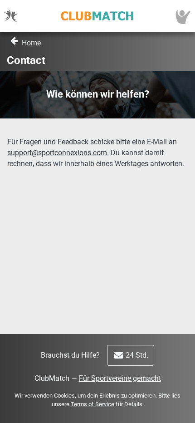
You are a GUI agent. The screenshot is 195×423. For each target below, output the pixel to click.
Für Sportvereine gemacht (120, 378)
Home (31, 43)
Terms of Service (92, 404)
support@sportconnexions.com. (58, 152)
